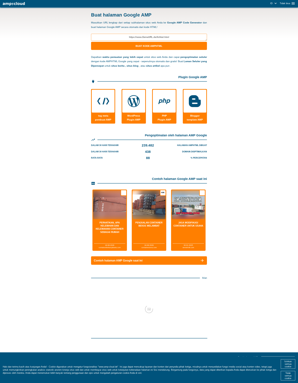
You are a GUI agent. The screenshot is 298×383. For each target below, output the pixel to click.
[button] (274, 3)
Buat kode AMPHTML (149, 46)
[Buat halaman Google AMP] (14, 4)
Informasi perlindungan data (158, 373)
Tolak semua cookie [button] (288, 376)
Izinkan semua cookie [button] (288, 364)
